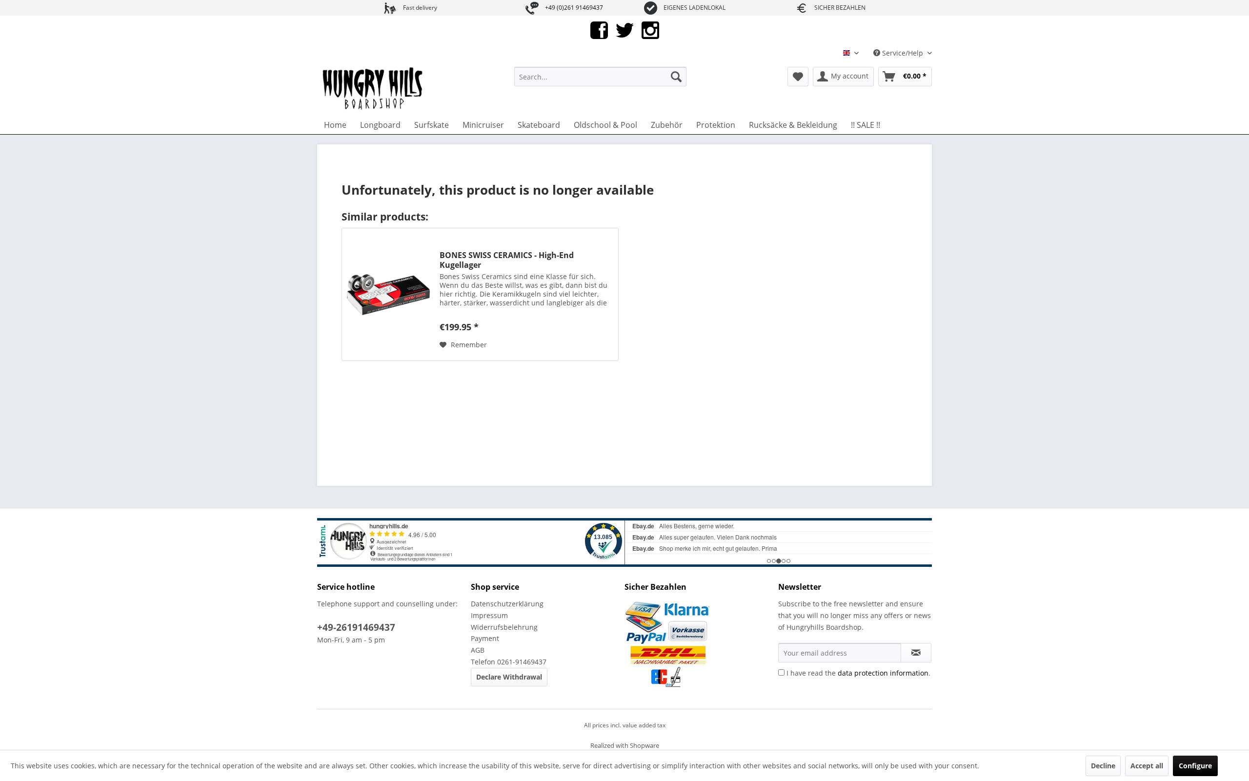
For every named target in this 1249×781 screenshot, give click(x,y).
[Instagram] (650, 29)
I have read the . (858, 673)
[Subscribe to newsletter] (916, 652)
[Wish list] (797, 76)
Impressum (489, 615)
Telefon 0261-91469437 (508, 661)
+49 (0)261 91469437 (574, 7)
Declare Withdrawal (509, 676)
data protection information (883, 673)
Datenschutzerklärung (507, 603)
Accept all (1146, 765)
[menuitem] (600, 76)
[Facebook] (599, 29)
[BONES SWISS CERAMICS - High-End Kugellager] (388, 294)
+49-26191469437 (356, 627)
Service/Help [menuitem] (902, 53)
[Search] (676, 76)
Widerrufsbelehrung (504, 627)
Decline (1103, 765)
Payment (485, 638)
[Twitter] (624, 29)
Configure (1195, 765)
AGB (477, 650)
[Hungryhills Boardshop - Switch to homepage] (373, 89)
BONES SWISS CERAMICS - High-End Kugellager (507, 260)
